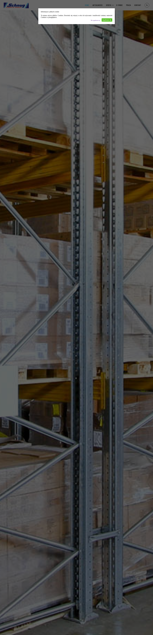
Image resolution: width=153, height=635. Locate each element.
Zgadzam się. (107, 20)
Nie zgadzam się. (95, 20)
